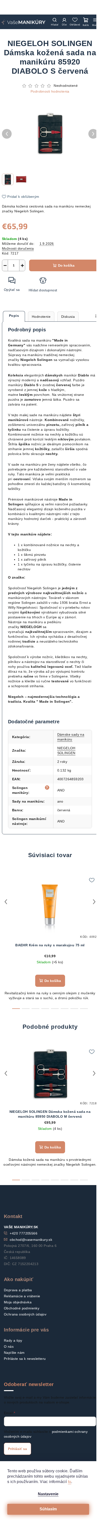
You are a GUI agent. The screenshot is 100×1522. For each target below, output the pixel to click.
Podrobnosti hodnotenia (50, 91)
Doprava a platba (18, 1290)
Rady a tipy (13, 1340)
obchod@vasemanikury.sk (31, 1240)
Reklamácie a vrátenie (22, 1296)
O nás (9, 1346)
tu (69, 1482)
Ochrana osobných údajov (25, 1314)
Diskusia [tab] (68, 317)
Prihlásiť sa (17, 1449)
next (94, 902)
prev (6, 902)
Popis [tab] (14, 316)
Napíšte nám (14, 1353)
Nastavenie (48, 1494)
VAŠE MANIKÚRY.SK (21, 1227)
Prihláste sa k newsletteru (25, 1359)
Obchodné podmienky (21, 1308)
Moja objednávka (18, 1302)
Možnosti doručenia (18, 248)
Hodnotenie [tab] (41, 317)
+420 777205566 (23, 1233)
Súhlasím (48, 1509)
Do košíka (66, 265)
